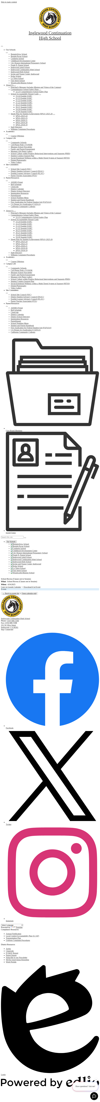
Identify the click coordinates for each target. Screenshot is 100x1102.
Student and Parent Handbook (22, 200)
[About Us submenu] (15, 85)
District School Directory (20, 191)
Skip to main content (9, 2)
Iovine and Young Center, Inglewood (25, 74)
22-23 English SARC (24, 98)
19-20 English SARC (24, 109)
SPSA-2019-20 (21, 123)
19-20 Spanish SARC (24, 112)
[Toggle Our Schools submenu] (7, 52)
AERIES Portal (17, 182)
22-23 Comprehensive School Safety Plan (32, 92)
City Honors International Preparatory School (28, 63)
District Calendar (17, 189)
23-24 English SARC (24, 96)
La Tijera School (17, 78)
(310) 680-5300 (13, 621)
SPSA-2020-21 (21, 120)
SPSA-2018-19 (21, 125)
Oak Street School (18, 81)
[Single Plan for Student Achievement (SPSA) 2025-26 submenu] (54, 114)
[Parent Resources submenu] (7, 180)
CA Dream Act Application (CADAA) (26, 204)
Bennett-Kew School (19, 54)
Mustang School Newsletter (21, 147)
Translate (19, 927)
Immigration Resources (20, 193)
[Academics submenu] (7, 134)
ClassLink (15, 187)
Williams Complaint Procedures (23, 129)
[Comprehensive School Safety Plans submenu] (40, 90)
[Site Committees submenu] (7, 167)
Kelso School (16, 76)
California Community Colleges (23, 207)
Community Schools (18, 142)
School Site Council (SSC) (21, 169)
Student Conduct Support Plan (22, 156)
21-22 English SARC (24, 101)
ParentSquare (16, 195)
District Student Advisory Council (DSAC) (27, 171)
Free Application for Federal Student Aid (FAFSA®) (31, 202)
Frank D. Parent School (20, 65)
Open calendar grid (29, 593)
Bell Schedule (16, 184)
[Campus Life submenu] (7, 266)
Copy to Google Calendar (11, 587)
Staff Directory (16, 127)
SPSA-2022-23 (21, 118)
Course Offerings (17, 136)
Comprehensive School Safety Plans (25, 89)
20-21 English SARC (24, 105)
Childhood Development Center (23, 61)
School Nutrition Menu (20, 198)
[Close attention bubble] (96, 1080)
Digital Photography (18, 160)
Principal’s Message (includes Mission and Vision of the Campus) (36, 87)
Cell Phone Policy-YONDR (21, 145)
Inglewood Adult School (20, 67)
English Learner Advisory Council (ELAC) (27, 173)
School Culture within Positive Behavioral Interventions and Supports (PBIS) (40, 154)
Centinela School (17, 59)
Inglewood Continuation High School (25, 70)
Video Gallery (16, 162)
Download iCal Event (32, 587)
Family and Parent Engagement (23, 149)
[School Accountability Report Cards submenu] (40, 94)
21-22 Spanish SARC (24, 103)
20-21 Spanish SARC (24, 107)
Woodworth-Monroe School (21, 83)
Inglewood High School (20, 72)
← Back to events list (11, 593)
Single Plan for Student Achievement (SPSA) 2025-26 (32, 114)
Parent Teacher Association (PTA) (24, 176)
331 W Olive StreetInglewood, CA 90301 (9, 626)
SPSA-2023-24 (21, 116)
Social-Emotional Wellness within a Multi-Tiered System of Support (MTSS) (40, 158)
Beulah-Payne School (19, 56)
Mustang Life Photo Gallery (21, 151)
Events (3, 589)
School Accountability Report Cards (25, 94)
